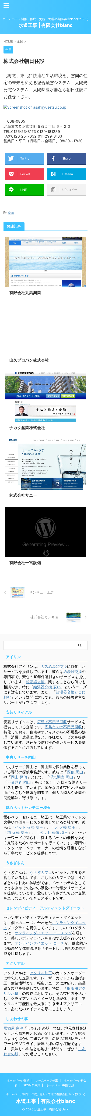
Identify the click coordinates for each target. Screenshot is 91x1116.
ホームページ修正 (46, 1080)
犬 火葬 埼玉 (64, 827)
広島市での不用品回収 (63, 727)
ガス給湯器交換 (54, 666)
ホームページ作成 (18, 1080)
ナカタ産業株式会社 (27, 427)
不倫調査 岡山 (19, 782)
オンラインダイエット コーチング (43, 933)
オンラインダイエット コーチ (39, 943)
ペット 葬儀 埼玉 (53, 832)
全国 (11, 213)
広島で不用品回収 (52, 721)
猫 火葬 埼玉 (17, 832)
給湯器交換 (72, 671)
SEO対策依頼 (31, 1085)
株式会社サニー (23, 495)
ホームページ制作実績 (60, 1085)
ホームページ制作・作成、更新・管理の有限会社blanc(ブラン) (45, 1094)
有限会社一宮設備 (25, 562)
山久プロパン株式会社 (29, 360)
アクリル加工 (41, 972)
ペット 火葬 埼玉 (29, 827)
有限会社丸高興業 (25, 292)
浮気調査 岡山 (61, 777)
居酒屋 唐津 (13, 1028)
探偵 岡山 (75, 772)
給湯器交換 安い (47, 687)
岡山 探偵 (19, 777)
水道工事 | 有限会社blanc (46, 25)
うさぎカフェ (41, 872)
